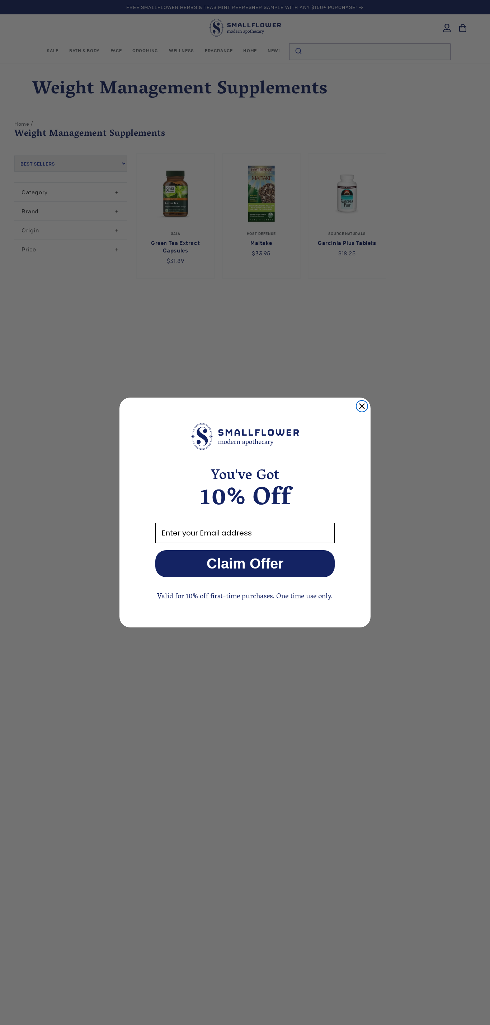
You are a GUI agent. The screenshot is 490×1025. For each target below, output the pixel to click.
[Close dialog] (362, 406)
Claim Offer (245, 563)
